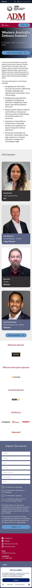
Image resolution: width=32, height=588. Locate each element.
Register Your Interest (14, 53)
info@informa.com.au (8, 553)
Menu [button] (7, 25)
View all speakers (14, 335)
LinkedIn (7, 541)
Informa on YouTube (11, 544)
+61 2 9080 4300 (7, 558)
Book (22, 25)
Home (5, 565)
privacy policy (21, 522)
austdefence (8, 538)
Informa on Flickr (9, 546)
